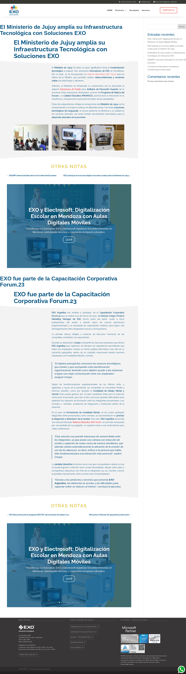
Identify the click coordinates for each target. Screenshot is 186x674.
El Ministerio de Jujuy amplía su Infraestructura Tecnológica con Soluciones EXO (61, 30)
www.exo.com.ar (27, 655)
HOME (109, 10)
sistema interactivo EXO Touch (102, 74)
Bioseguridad (77, 642)
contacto (168, 10)
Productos (119, 10)
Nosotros (146, 10)
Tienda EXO (146, 2)
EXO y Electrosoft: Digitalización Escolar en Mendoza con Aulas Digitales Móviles (69, 216)
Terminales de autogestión (83, 627)
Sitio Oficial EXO (128, 2)
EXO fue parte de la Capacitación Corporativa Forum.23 (58, 281)
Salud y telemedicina (80, 637)
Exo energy (76, 647)
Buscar (182, 27)
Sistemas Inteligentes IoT (82, 632)
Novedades (134, 10)
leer (69, 239)
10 (78, 263)
